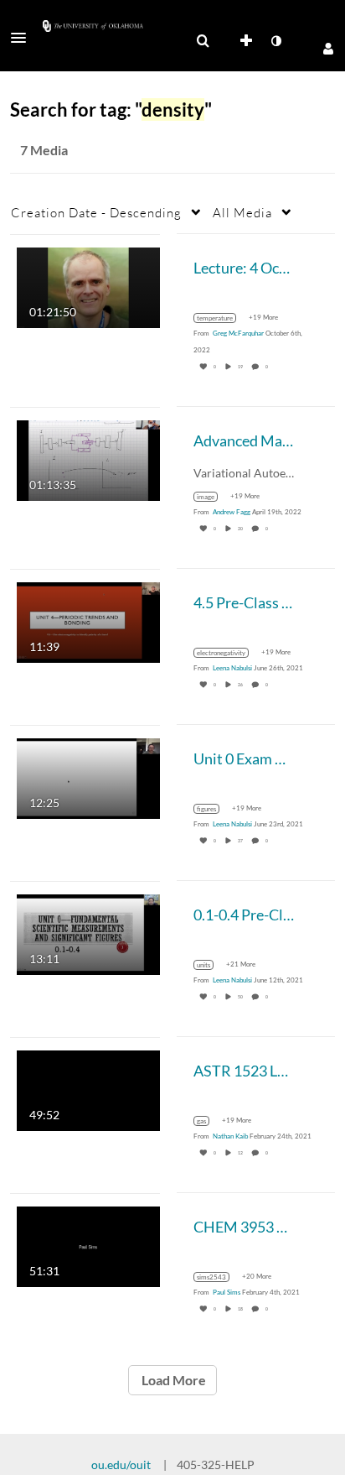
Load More (172, 1380)
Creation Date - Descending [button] (96, 212)
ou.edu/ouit (121, 1464)
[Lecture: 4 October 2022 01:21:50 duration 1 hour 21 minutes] (88, 286)
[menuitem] (202, 41)
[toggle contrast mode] (275, 41)
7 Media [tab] (44, 150)
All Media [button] (242, 212)
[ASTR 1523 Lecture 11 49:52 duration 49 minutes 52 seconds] (88, 1088)
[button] (23, 38)
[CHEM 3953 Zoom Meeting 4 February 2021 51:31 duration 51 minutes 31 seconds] (88, 1245)
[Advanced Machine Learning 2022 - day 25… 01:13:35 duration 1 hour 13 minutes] (88, 458)
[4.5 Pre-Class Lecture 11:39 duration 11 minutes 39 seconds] (88, 620)
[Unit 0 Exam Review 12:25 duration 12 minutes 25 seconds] (88, 776)
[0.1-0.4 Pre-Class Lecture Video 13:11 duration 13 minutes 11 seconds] (88, 932)
